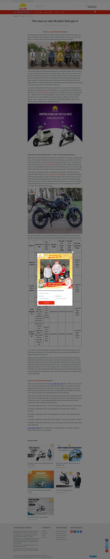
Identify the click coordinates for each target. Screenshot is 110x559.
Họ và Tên (40, 296)
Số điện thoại (58, 296)
